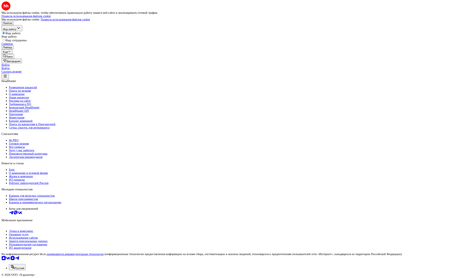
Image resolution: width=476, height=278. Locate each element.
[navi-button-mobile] (5, 76)
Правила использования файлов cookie (65, 19)
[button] (5, 64)
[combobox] (17, 267)
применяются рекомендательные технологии (75, 254)
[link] (7, 56)
